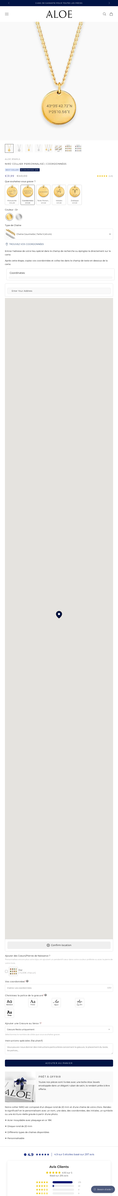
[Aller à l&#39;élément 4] (38, 148)
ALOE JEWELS (12, 159)
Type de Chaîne (13, 225)
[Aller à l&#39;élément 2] (19, 148)
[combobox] (59, 234)
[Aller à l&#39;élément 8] (78, 148)
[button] (42, 1182)
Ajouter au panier (59, 1063)
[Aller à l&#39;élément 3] (29, 148)
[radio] (12, 195)
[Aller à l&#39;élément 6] (58, 148)
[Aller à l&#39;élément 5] (48, 148)
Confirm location (60, 945)
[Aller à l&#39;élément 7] (68, 148)
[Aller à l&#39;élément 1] (9, 148)
